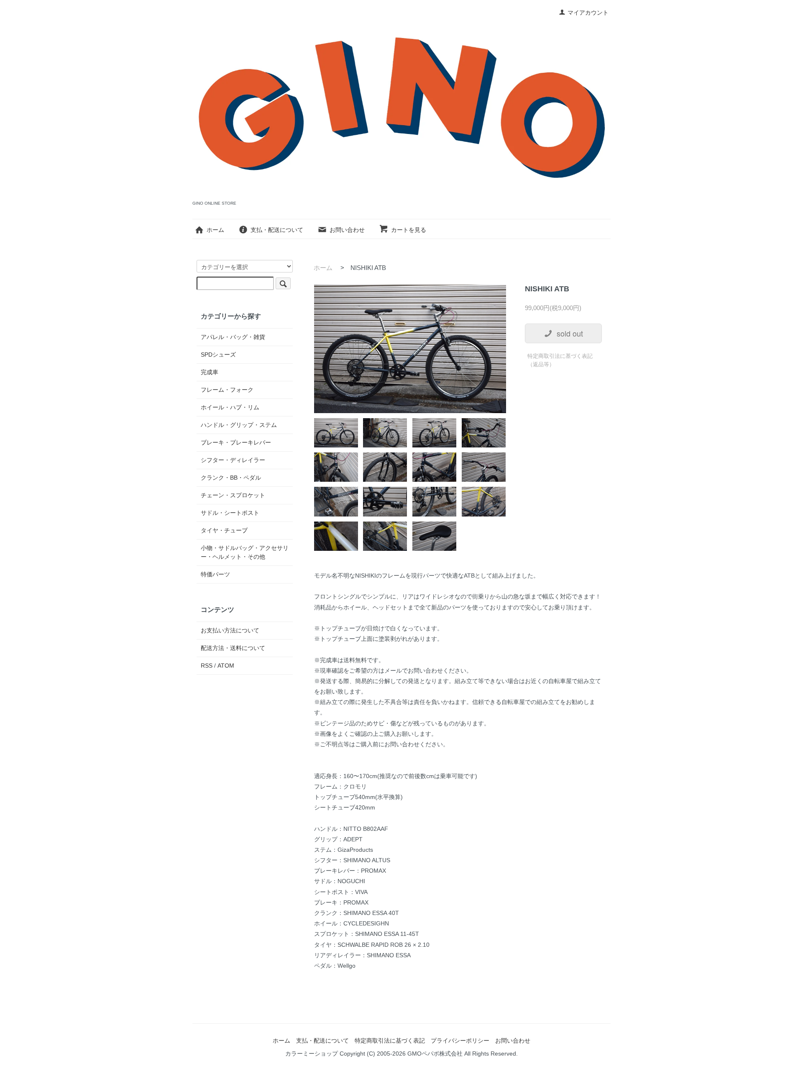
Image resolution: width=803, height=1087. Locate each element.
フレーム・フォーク (227, 389)
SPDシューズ (218, 354)
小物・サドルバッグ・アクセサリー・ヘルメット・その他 (245, 552)
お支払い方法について (230, 630)
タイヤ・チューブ (224, 530)
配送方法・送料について (233, 648)
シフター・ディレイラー (233, 460)
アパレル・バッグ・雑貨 (233, 337)
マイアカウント (588, 12)
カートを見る (408, 229)
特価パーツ (215, 574)
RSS (206, 665)
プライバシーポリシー (460, 1040)
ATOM (225, 665)
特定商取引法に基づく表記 (390, 1040)
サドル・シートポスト (230, 512)
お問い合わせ (347, 229)
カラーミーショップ (311, 1053)
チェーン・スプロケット (233, 495)
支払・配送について (277, 229)
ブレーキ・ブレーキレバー (236, 442)
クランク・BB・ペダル (231, 477)
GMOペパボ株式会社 (435, 1053)
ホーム (215, 229)
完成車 (209, 372)
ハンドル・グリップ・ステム (239, 424)
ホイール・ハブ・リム (230, 407)
